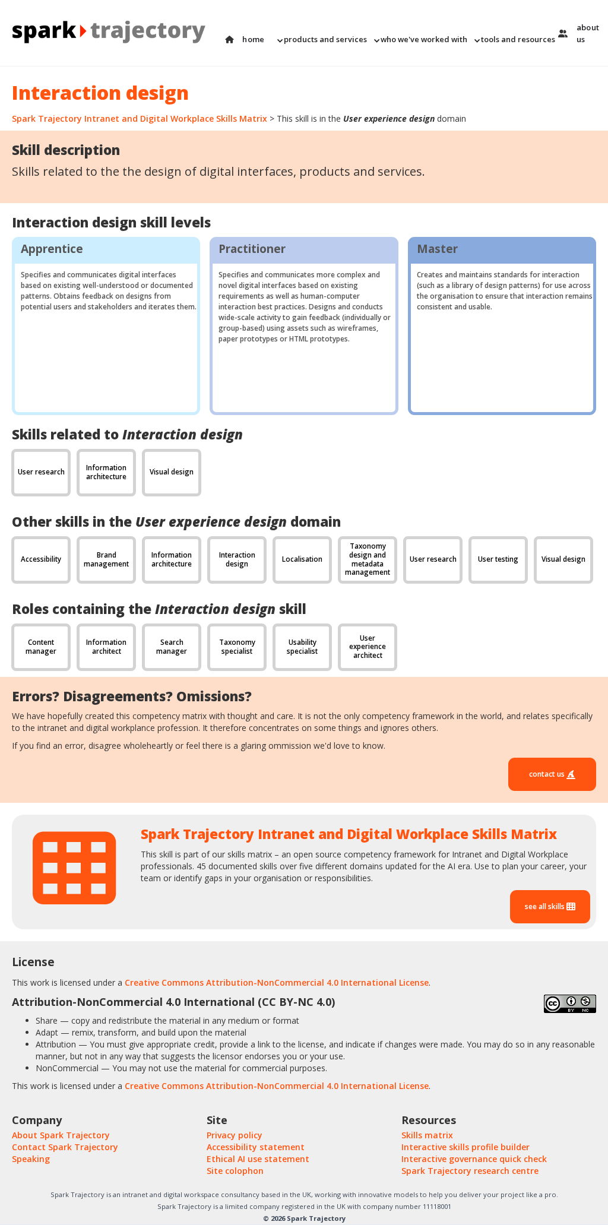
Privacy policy (234, 1135)
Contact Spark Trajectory (65, 1147)
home (253, 39)
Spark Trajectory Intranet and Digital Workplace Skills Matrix (139, 118)
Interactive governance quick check (474, 1158)
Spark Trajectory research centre (470, 1170)
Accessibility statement (256, 1147)
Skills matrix (427, 1135)
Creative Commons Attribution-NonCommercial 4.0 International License (277, 982)
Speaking (31, 1158)
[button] (321, 39)
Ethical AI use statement (258, 1158)
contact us (547, 774)
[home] (112, 33)
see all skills (545, 906)
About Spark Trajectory (61, 1135)
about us (588, 33)
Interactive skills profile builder (465, 1147)
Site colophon (235, 1170)
